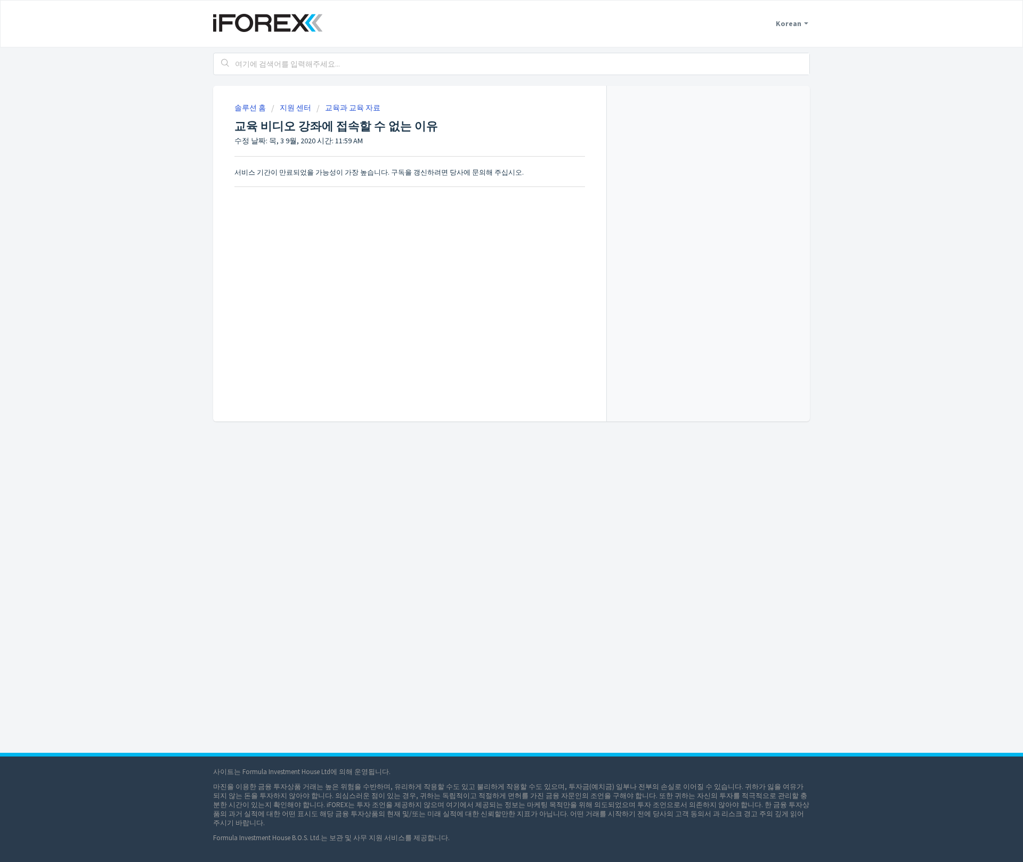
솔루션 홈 (250, 107)
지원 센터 (295, 107)
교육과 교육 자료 (352, 107)
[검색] (225, 64)
